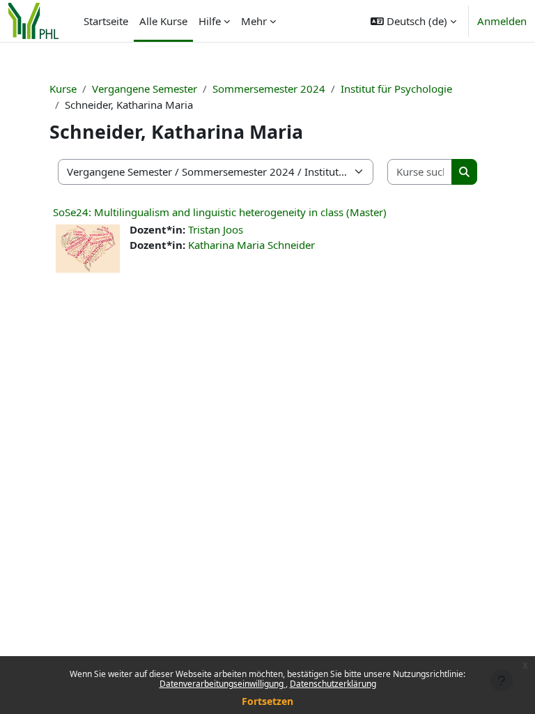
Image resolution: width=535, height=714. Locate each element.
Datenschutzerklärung (333, 684)
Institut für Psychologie (396, 89)
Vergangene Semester (144, 89)
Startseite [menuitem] (106, 21)
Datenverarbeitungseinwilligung (223, 684)
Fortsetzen (267, 701)
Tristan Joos (215, 229)
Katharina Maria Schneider (251, 245)
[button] (413, 21)
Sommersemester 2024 (268, 89)
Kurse (63, 89)
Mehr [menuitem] (254, 21)
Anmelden (502, 21)
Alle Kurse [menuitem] (163, 21)
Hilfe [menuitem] (210, 21)
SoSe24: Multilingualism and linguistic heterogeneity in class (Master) (220, 212)
